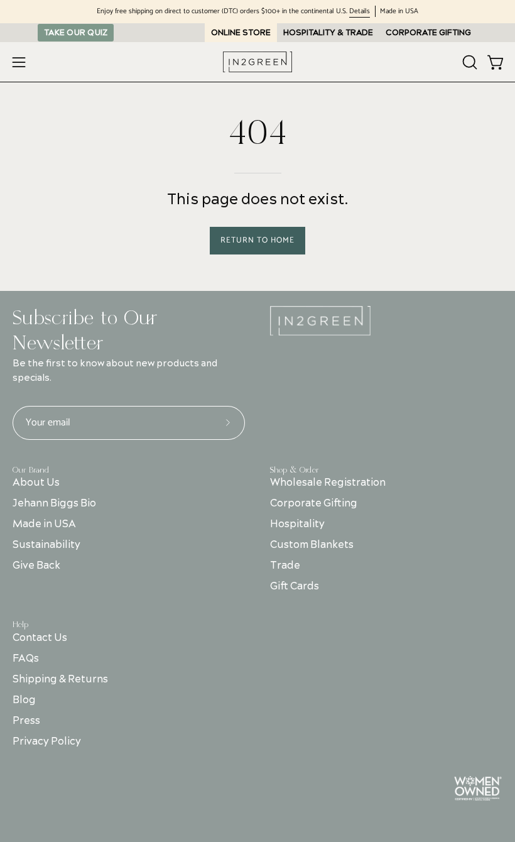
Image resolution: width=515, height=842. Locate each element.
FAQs (26, 658)
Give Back (36, 565)
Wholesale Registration (328, 482)
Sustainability (46, 545)
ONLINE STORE (241, 32)
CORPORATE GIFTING (428, 32)
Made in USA (44, 524)
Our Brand (31, 470)
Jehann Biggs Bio (54, 503)
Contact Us (40, 638)
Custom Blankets (312, 545)
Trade (285, 565)
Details (359, 11)
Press (26, 721)
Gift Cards (294, 586)
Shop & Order (294, 470)
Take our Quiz (75, 32)
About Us (36, 482)
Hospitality (297, 524)
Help (20, 625)
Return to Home (257, 240)
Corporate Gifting (313, 503)
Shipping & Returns (60, 679)
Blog (24, 700)
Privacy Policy (47, 741)
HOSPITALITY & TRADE (328, 32)
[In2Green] (257, 62)
